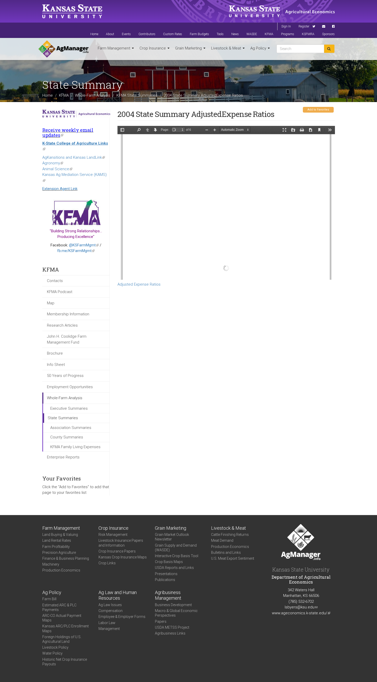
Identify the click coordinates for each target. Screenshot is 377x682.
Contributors (146, 34)
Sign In (286, 26)
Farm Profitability (56, 547)
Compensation (110, 611)
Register (304, 26)
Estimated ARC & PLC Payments (59, 607)
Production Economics (61, 570)
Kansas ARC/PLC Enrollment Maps (65, 628)
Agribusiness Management (168, 595)
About (110, 34)
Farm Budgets (199, 34)
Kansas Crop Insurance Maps (122, 557)
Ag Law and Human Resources (117, 595)
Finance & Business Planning (65, 558)
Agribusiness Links (170, 633)
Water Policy (52, 653)
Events (126, 34)
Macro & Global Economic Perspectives (176, 613)
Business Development (173, 605)
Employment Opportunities (70, 387)
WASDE (251, 34)
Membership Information (68, 314)
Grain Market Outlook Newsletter (172, 537)
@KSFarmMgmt (84, 245)
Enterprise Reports (63, 457)
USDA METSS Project (172, 627)
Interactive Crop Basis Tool (176, 556)
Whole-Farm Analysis (92, 95)
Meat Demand (222, 540)
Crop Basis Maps (169, 562)
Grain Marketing (189, 48)
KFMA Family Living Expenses (75, 447)
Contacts (55, 280)
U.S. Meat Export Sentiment (232, 558)
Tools (220, 34)
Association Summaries (70, 427)
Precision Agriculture (59, 552)
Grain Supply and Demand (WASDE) (176, 547)
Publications (165, 580)
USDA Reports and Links (174, 568)
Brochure (55, 353)
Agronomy (52, 163)
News (235, 34)
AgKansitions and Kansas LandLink (73, 157)
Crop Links (107, 563)
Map (50, 303)
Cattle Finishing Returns (230, 535)
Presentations (166, 574)
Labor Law (106, 623)
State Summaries (63, 418)
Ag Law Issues (110, 605)
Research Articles (62, 325)
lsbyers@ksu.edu (301, 607)
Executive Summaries (69, 408)
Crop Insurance (153, 48)
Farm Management (114, 48)
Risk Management (112, 535)
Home (94, 34)
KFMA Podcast (59, 291)
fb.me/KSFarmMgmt (76, 250)
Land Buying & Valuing (60, 535)
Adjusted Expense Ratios (139, 284)
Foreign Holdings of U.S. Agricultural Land (61, 639)
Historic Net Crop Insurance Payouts (64, 661)
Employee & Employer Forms (121, 617)
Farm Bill (49, 599)
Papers (160, 621)
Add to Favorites (318, 109)
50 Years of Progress (65, 375)
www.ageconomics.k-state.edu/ (301, 613)
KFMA (269, 34)
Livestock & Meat (226, 48)
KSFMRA (308, 34)
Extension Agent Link (59, 188)
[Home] (63, 49)
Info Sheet (56, 364)
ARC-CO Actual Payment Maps (61, 618)
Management (109, 629)
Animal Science (57, 169)
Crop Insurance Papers (117, 551)
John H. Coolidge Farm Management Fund (66, 339)
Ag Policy (258, 48)
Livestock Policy (55, 647)
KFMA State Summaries (136, 95)
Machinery (50, 564)
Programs (287, 34)
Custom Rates (172, 34)
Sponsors (328, 34)
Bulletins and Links (226, 552)
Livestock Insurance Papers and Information (120, 542)
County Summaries (66, 437)
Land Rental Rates (56, 540)
